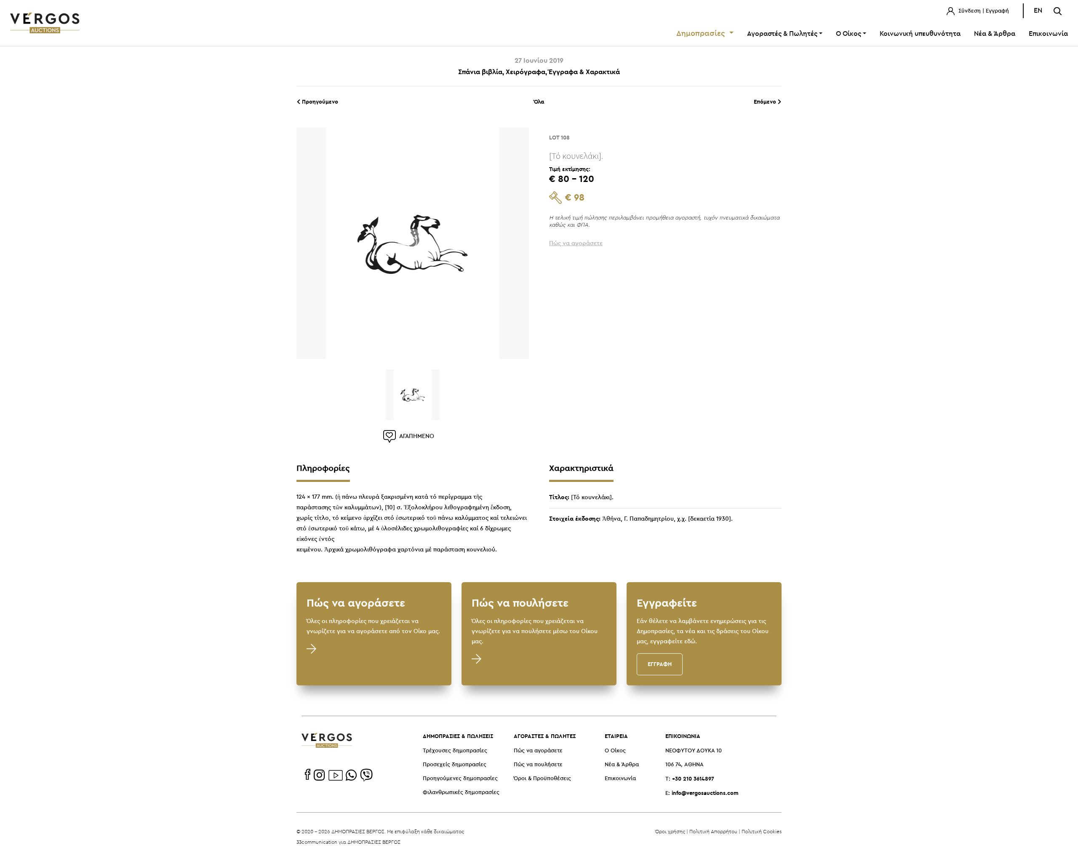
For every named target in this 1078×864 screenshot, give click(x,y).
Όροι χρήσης (670, 831)
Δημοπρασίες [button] (701, 34)
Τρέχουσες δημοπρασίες (455, 750)
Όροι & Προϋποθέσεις (542, 778)
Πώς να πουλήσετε (538, 764)
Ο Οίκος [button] (848, 33)
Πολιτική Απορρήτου (713, 831)
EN (1038, 10)
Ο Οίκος (615, 750)
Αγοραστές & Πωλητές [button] (782, 33)
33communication (316, 842)
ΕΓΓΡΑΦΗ (660, 664)
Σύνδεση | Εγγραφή (983, 11)
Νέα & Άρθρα (994, 33)
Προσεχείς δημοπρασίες (454, 764)
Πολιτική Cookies (762, 831)
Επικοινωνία (1048, 33)
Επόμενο (766, 101)
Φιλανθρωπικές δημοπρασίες (461, 792)
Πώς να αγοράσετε (538, 750)
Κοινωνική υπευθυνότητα (920, 33)
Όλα (539, 101)
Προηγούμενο (319, 101)
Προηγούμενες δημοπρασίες (460, 778)
